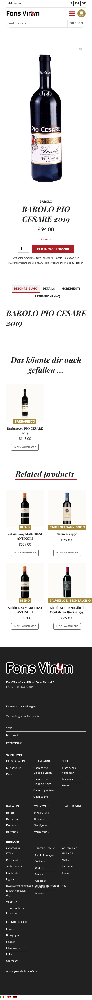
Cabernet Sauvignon (67, 527)
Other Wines (74, 806)
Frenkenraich (16, 922)
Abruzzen (40, 880)
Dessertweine (16, 761)
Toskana (40, 861)
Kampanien (41, 887)
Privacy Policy (14, 742)
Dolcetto (11, 825)
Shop (9, 727)
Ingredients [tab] (71, 288)
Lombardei (12, 873)
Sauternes (12, 961)
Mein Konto (14, 3)
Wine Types (15, 755)
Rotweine (13, 806)
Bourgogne (13, 935)
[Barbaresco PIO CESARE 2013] (25, 403)
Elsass (10, 929)
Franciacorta (69, 779)
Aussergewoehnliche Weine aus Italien (61, 262)
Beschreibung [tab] (25, 288)
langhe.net (21, 716)
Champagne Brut (43, 790)
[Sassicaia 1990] (67, 508)
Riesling (39, 819)
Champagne (42, 761)
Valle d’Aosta (14, 866)
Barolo (58, 258)
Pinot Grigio (41, 812)
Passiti (10, 774)
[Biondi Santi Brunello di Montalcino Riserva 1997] (67, 582)
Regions (13, 842)
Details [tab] (49, 288)
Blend (25, 527)
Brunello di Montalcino (70, 600)
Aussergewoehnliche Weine (23, 262)
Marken (39, 893)
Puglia (65, 873)
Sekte (66, 761)
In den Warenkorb (53, 249)
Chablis (10, 942)
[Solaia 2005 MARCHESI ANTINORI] (25, 508)
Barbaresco (25, 421)
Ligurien (11, 879)
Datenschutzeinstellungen (21, 706)
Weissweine (42, 806)
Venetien (11, 901)
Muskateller (13, 767)
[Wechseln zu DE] (15, 997)
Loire (9, 954)
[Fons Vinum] (23, 15)
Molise (39, 874)
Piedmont (12, 860)
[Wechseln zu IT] (2, 997)
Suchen (76, 23)
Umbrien (40, 868)
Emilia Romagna (44, 855)
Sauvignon (40, 825)
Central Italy (45, 848)
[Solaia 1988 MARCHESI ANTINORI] (25, 582)
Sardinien (67, 866)
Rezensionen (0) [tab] (47, 296)
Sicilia (65, 860)
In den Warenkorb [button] (25, 447)
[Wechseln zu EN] (9, 997)
